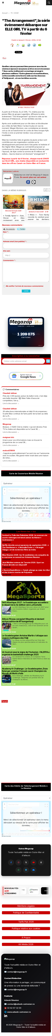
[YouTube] (33, 862)
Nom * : (6, 232)
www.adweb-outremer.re (19, 1012)
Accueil (4, 13)
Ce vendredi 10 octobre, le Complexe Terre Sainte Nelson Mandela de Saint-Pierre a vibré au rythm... (31, 658)
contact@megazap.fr (17, 972)
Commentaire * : (9, 260)
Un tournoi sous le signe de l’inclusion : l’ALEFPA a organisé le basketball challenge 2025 (25, 653)
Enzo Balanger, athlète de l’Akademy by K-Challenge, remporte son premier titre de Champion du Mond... (28, 677)
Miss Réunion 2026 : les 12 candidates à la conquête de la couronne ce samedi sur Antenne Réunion (25, 556)
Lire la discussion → (11, 403)
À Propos (26, 937)
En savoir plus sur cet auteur (33, 177)
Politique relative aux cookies (26, 928)
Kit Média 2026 (26, 944)
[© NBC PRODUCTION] (26, 83)
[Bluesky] (33, 870)
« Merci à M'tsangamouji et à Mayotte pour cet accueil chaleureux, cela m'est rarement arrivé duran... (30, 625)
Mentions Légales (26, 906)
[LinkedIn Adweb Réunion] (5, 1015)
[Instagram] (18, 862)
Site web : (7, 251)
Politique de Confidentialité (26, 913)
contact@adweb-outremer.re (21, 1004)
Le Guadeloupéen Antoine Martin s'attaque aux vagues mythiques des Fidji (25, 636)
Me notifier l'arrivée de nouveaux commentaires (24, 286)
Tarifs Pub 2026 (26, 922)
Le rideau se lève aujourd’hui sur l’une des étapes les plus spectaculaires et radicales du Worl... (30, 642)
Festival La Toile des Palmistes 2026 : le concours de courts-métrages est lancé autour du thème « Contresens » (24, 537)
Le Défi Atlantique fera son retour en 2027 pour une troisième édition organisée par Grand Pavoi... (30, 609)
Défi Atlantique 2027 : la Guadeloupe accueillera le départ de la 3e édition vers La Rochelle (25, 603)
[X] (26, 862)
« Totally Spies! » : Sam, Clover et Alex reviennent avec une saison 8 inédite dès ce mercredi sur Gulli (13, 218)
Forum (5, 701)
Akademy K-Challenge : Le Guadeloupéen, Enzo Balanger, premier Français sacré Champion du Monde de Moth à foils (25, 671)
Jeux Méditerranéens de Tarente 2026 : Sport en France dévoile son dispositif (23, 563)
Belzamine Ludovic (11, 171)
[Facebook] (11, 862)
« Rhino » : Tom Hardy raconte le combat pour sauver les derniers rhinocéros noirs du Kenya (38, 217)
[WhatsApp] (18, 870)
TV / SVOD (14, 13)
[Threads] (41, 862)
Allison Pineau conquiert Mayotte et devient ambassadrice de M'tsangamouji (23, 620)
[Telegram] (26, 870)
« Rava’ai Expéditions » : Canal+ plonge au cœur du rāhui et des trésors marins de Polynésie (26, 571)
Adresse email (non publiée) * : (15, 241)
